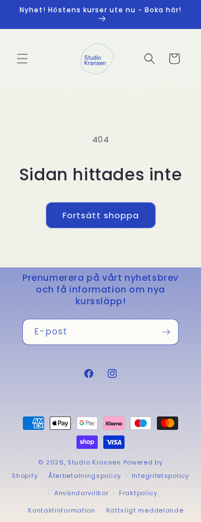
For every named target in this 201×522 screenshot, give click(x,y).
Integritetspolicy (160, 475)
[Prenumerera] (166, 332)
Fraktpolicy (138, 493)
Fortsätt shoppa (101, 215)
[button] (22, 58)
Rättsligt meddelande (145, 510)
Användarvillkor (81, 493)
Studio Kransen (94, 462)
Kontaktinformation (61, 510)
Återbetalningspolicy (84, 475)
